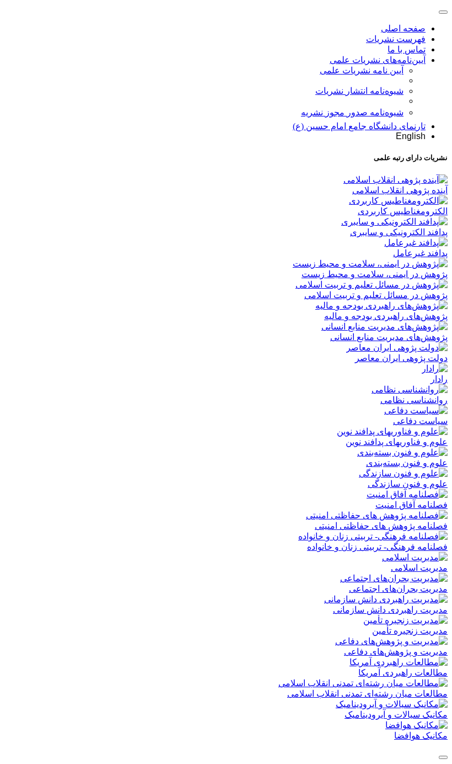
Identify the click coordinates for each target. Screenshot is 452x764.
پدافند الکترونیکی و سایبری (399, 232)
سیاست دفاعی (420, 421)
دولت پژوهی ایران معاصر (401, 358)
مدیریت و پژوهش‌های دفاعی (396, 651)
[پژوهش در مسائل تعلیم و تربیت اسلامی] (371, 284)
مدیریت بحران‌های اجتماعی (398, 588)
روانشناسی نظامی (414, 400)
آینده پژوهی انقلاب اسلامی (400, 190)
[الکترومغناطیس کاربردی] (398, 200)
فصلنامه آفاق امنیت (411, 505)
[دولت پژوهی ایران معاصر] (397, 347)
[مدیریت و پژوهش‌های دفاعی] (391, 641)
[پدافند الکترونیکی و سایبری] (394, 221)
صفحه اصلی (403, 28)
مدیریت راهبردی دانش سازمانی (390, 609)
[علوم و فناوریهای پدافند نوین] (392, 431)
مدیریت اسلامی (419, 567)
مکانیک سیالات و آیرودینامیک (396, 714)
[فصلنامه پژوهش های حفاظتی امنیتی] (377, 515)
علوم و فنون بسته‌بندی (407, 463)
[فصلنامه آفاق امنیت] (407, 494)
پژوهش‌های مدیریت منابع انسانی (389, 337)
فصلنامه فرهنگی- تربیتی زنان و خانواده (377, 546)
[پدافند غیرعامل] (416, 242)
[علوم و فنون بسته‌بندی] (402, 452)
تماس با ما (407, 49)
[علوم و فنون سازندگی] (403, 473)
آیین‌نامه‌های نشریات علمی (378, 60)
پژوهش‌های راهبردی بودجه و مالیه (386, 316)
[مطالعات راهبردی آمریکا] (398, 662)
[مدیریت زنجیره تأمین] (405, 620)
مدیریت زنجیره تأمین (410, 630)
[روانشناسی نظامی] (410, 389)
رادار (439, 379)
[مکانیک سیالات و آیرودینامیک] (392, 704)
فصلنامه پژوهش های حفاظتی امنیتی (381, 525)
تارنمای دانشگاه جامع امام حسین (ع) (359, 126)
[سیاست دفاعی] (416, 410)
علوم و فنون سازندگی (408, 484)
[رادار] (435, 368)
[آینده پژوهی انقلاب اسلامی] (395, 179)
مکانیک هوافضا (421, 735)
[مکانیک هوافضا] (416, 725)
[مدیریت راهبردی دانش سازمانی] (386, 599)
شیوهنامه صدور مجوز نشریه (352, 112)
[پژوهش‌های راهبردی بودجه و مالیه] (381, 305)
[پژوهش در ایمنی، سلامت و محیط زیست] (370, 263)
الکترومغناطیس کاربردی (403, 211)
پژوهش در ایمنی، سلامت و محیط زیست (375, 274)
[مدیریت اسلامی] (415, 557)
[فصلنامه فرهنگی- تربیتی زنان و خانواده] (373, 536)
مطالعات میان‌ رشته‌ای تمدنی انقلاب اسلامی (367, 693)
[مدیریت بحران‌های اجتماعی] (394, 578)
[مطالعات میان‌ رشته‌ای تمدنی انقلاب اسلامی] (363, 683)
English (411, 136)
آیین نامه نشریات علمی (361, 70)
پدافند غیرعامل (420, 253)
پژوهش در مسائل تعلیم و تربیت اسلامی (376, 295)
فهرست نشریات (396, 39)
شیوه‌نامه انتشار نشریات (359, 91)
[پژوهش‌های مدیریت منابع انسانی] (384, 326)
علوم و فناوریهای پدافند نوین (397, 442)
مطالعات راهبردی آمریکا (403, 672)
